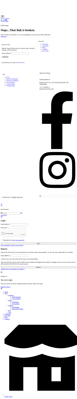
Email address (5, 224)
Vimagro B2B (10, 86)
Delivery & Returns (12, 79)
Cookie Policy (10, 84)
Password (4, 227)
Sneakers (11, 295)
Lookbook (45, 46)
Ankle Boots (16, 304)
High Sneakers (16, 297)
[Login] (4, 21)
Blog (43, 47)
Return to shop (5, 287)
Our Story (45, 44)
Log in (38, 243)
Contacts (44, 49)
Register (38, 267)
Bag (9, 310)
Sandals (10, 305)
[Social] (57, 148)
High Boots (15, 302)
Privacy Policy (20, 62)
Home (6, 292)
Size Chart (45, 51)
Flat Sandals (15, 307)
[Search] (2, 21)
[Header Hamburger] (3, 16)
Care (9, 312)
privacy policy (24, 264)
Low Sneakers (16, 299)
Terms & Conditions (12, 80)
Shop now (4, 36)
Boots (10, 300)
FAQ (7, 77)
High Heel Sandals (17, 309)
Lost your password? (18, 240)
